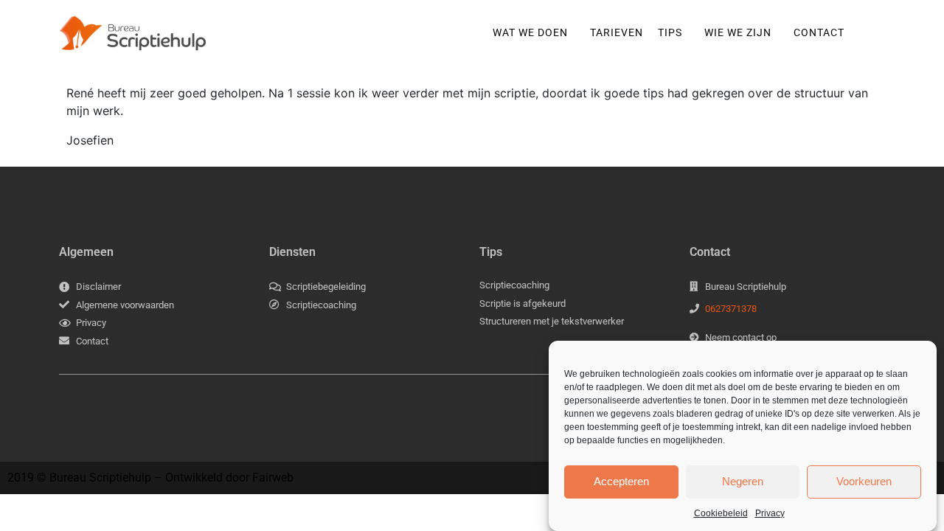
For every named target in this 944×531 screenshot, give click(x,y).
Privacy (770, 513)
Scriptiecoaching (514, 285)
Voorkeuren (864, 481)
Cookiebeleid (721, 513)
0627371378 (731, 308)
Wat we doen (530, 32)
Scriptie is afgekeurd (522, 303)
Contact (819, 32)
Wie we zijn (737, 32)
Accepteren (621, 481)
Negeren (742, 481)
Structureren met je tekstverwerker (551, 321)
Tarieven (616, 32)
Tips (670, 32)
